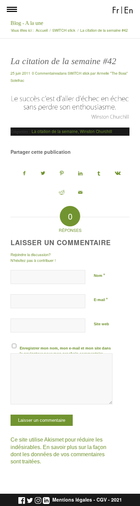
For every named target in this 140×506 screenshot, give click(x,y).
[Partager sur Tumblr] (98, 173)
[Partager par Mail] (80, 192)
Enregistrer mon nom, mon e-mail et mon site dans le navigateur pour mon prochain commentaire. (65, 351)
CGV (102, 499)
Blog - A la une (27, 23)
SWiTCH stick (78, 73)
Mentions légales (72, 499)
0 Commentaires (45, 73)
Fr (115, 10)
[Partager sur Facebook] (24, 173)
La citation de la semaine (55, 131)
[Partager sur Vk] (117, 173)
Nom (99, 275)
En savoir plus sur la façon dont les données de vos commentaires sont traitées (58, 454)
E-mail (101, 299)
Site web (101, 324)
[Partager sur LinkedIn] (80, 173)
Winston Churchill (96, 131)
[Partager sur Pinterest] (61, 173)
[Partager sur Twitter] (42, 173)
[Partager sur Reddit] (61, 192)
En (128, 10)
